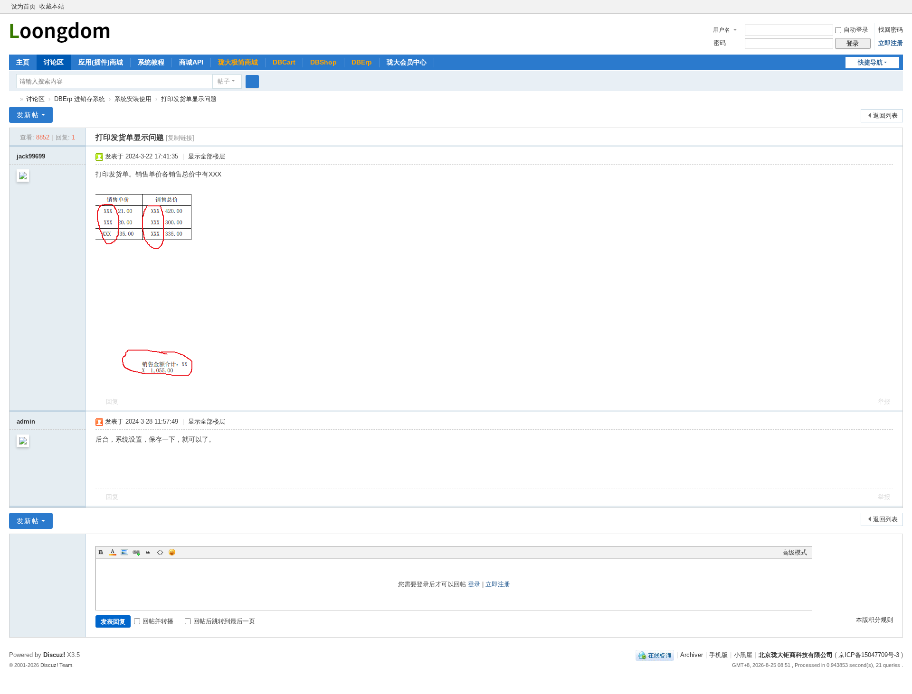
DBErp (362, 62)
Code (160, 552)
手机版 (718, 654)
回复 (112, 401)
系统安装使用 (133, 98)
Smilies (172, 552)
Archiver (691, 654)
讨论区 (54, 62)
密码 (719, 42)
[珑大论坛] (59, 31)
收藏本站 (51, 6)
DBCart (284, 62)
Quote (148, 552)
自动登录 (856, 29)
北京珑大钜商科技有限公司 (796, 654)
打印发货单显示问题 (189, 98)
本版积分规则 (874, 619)
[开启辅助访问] (889, 6)
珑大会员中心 (407, 62)
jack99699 (31, 156)
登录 (474, 584)
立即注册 (890, 42)
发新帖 (28, 115)
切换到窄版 (898, 10)
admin (26, 421)
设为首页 (23, 6)
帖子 (224, 81)
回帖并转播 (157, 621)
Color (112, 552)
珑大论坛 (13, 99)
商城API (191, 62)
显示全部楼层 (206, 156)
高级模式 (794, 552)
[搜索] (252, 81)
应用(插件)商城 (100, 62)
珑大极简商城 (238, 62)
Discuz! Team (56, 665)
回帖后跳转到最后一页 (224, 621)
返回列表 (885, 115)
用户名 (721, 30)
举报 (884, 401)
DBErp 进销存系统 (79, 98)
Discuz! (54, 654)
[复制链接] (180, 137)
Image (124, 552)
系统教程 (151, 62)
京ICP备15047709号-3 (868, 654)
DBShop (323, 62)
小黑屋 (743, 654)
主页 (22, 62)
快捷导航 (870, 62)
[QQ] (655, 654)
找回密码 (890, 29)
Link (136, 552)
